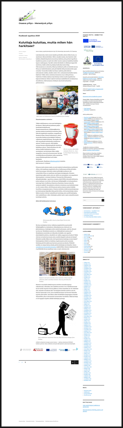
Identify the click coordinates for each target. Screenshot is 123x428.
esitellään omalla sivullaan (93, 150)
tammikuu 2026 (87, 271)
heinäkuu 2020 (87, 355)
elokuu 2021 (87, 337)
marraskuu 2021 (88, 332)
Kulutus (20, 57)
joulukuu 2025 (87, 273)
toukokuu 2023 (87, 307)
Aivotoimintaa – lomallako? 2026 (91, 211)
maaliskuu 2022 (87, 326)
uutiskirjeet (97, 138)
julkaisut (92, 138)
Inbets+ (86, 136)
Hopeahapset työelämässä (90, 212)
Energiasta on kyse (88, 215)
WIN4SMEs (86, 110)
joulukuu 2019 (87, 365)
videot (85, 139)
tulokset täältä (95, 132)
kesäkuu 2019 (87, 374)
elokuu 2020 (87, 353)
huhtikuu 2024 (87, 293)
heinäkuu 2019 (87, 373)
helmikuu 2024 (87, 296)
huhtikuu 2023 (87, 308)
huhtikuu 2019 (87, 377)
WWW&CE (21, 55)
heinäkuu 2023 (87, 305)
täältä (97, 120)
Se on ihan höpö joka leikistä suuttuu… (93, 217)
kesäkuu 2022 (87, 322)
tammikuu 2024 (88, 298)
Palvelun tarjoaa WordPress (51, 421)
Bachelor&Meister (88, 142)
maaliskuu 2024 (88, 295)
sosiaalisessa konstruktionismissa (46, 247)
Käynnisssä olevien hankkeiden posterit (92, 96)
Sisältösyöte (87, 392)
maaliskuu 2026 (87, 268)
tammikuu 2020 (88, 364)
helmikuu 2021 (87, 344)
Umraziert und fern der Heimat (91, 214)
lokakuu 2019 (87, 368)
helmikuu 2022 (87, 328)
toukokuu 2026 (87, 265)
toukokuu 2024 (87, 292)
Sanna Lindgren (22, 51)
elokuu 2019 (86, 371)
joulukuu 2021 (87, 331)
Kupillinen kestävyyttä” (88, 72)
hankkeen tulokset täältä (92, 123)
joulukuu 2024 (87, 286)
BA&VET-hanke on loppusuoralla (95, 89)
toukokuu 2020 (87, 358)
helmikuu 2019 (87, 380)
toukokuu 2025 (87, 282)
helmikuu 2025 (87, 283)
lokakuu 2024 (87, 288)
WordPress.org (87, 395)
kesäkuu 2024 (87, 291)
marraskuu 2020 (88, 349)
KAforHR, (86, 130)
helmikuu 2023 (87, 311)
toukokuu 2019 (87, 376)
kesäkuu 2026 (87, 264)
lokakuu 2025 (87, 276)
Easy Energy (87, 108)
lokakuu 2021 (87, 334)
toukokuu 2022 (87, 323)
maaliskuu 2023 (87, 310)
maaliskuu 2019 (87, 379)
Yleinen (26, 55)
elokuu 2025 (87, 279)
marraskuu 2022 (88, 316)
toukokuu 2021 (87, 340)
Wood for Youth (87, 117)
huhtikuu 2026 (87, 267)
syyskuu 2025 (87, 277)
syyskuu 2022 (87, 319)
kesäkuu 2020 (87, 356)
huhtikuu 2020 (87, 359)
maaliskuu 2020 (88, 361)
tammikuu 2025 (87, 285)
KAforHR (86, 244)
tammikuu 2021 (87, 346)
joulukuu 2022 (87, 314)
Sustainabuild (87, 121)
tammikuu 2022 (87, 329)
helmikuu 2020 (87, 362)
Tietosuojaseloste (40, 421)
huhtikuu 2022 (87, 325)
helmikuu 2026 (87, 270)
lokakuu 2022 (87, 317)
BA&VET (86, 119)
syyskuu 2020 (87, 352)
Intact (85, 141)
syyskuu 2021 (87, 335)
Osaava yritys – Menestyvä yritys (35, 23)
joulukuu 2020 (87, 347)
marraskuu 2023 (88, 301)
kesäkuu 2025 (87, 280)
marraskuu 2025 (88, 274)
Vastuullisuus (29, 59)
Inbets (85, 135)
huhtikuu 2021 (87, 341)
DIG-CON (86, 124)
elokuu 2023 (87, 304)
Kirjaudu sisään (87, 390)
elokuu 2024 (87, 289)
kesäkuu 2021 (87, 338)
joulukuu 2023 (87, 299)
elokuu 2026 (87, 262)
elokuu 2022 (87, 320)
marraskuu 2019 (87, 367)
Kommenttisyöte (88, 393)
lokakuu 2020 (87, 350)
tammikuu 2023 (87, 313)
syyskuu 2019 (87, 370)
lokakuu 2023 (87, 302)
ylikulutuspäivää (55, 161)
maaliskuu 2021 (87, 343)
